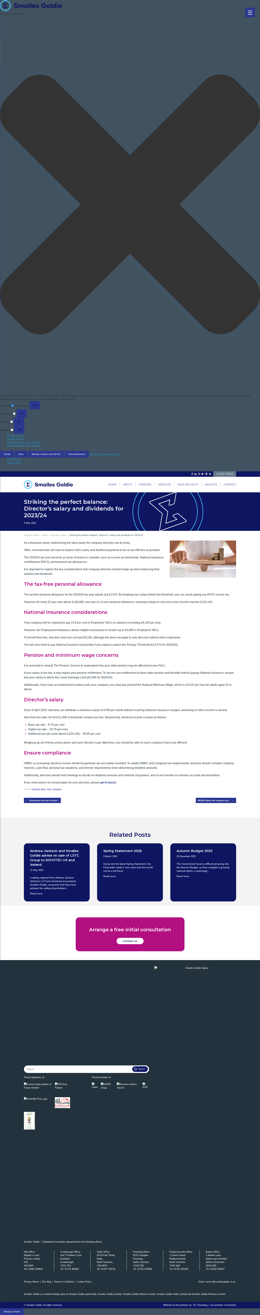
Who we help (188, 484)
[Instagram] (199, 474)
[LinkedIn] (195, 474)
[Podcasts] (206, 474)
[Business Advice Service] (129, 1086)
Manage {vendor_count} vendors (23, 442)
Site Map (46, 1281)
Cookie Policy (14, 459)
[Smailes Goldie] (50, 485)
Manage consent (12, 1311)
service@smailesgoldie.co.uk (221, 1281)
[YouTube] (202, 474)
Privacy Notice (14, 462)
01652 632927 (217, 1269)
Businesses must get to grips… (42, 800)
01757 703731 (108, 1269)
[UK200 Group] (108, 1086)
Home (112, 484)
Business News (39, 789)
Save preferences (76, 454)
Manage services (15, 438)
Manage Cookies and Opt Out (46, 454)
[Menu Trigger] (250, 12)
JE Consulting (200, 1305)
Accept (7, 454)
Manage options (15, 435)
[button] (130, 205)
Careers (145, 484)
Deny (21, 454)
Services (164, 484)
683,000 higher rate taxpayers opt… (216, 800)
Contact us (130, 941)
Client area (224, 474)
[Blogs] (210, 474)
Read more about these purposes (24, 445)
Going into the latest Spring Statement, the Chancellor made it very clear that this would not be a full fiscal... (128, 867)
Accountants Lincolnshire (223, 1305)
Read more (36, 893)
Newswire (57, 789)
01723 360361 (72, 1269)
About (127, 484)
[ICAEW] (95, 1086)
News (49, 789)
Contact (230, 484)
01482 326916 (35, 1269)
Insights (211, 484)
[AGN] (146, 1086)
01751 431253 (181, 1269)
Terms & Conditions (64, 1281)
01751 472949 (144, 1269)
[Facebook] (192, 474)
